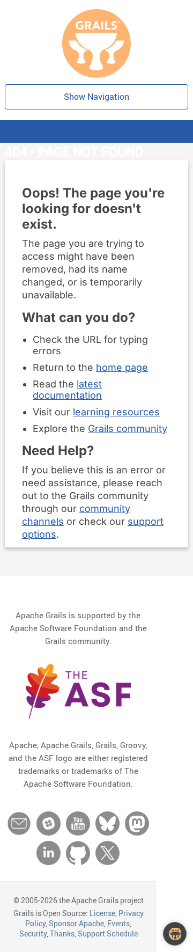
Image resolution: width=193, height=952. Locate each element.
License (102, 913)
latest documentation (67, 389)
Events (118, 923)
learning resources (116, 412)
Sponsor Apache (76, 923)
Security (33, 933)
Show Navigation (96, 96)
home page (122, 367)
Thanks (62, 933)
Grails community (127, 428)
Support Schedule (108, 933)
